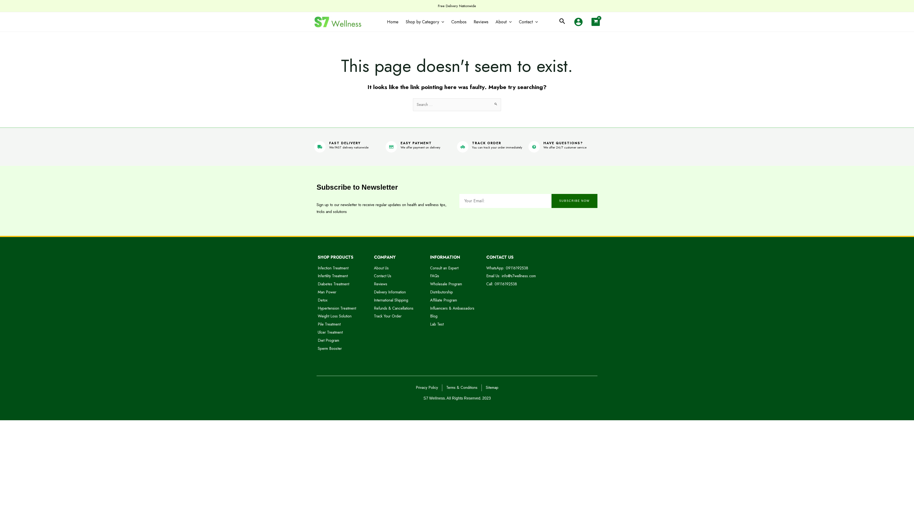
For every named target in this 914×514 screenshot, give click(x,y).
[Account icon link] (578, 21)
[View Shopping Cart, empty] (595, 22)
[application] (441, 22)
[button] (562, 22)
